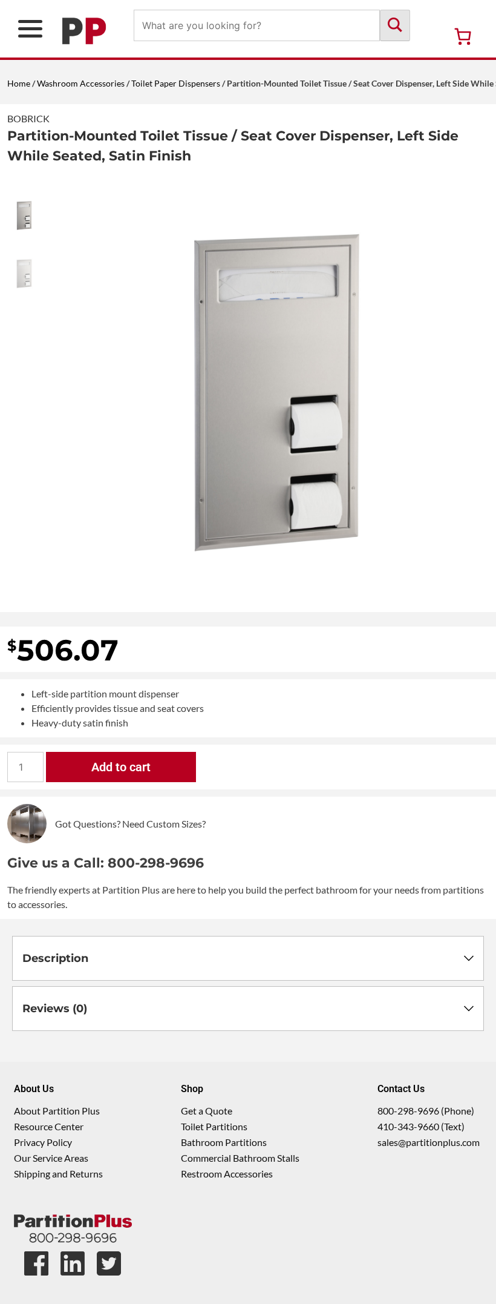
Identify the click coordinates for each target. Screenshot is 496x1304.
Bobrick (28, 118)
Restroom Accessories (227, 1173)
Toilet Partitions (214, 1126)
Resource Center (48, 1126)
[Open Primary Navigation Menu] (30, 29)
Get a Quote (206, 1110)
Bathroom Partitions (224, 1142)
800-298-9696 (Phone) (425, 1110)
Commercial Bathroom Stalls (240, 1158)
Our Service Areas (51, 1158)
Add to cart (121, 767)
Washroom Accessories (81, 83)
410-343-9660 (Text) (421, 1126)
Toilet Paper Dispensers (175, 83)
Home (18, 83)
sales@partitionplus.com (428, 1142)
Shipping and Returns (58, 1173)
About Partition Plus (57, 1110)
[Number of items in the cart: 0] (463, 36)
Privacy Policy (43, 1142)
